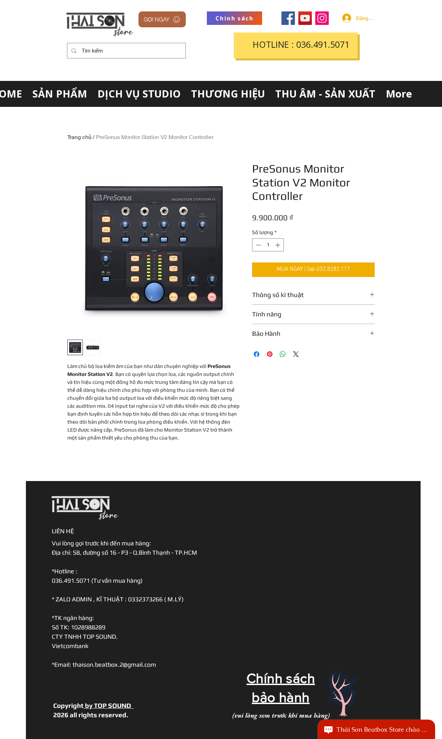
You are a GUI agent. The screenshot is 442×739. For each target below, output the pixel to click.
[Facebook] (288, 18)
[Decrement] (257, 245)
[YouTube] (305, 18)
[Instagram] (322, 18)
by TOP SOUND (109, 705)
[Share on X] (296, 354)
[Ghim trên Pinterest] (270, 354)
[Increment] (278, 245)
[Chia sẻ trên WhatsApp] (283, 354)
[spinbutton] (268, 245)
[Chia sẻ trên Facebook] (256, 354)
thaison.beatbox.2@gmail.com (114, 664)
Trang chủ (79, 136)
